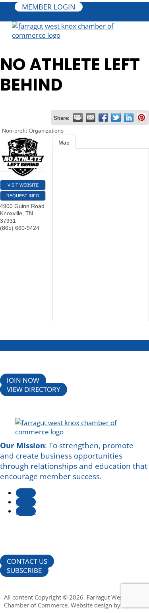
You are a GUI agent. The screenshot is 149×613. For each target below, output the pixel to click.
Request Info (22, 195)
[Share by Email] (90, 117)
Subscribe (24, 570)
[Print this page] (78, 117)
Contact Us (27, 561)
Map (64, 142)
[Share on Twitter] (116, 117)
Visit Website (23, 185)
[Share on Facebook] (103, 117)
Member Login (48, 7)
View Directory (33, 389)
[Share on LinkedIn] (129, 117)
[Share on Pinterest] (141, 117)
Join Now (23, 380)
